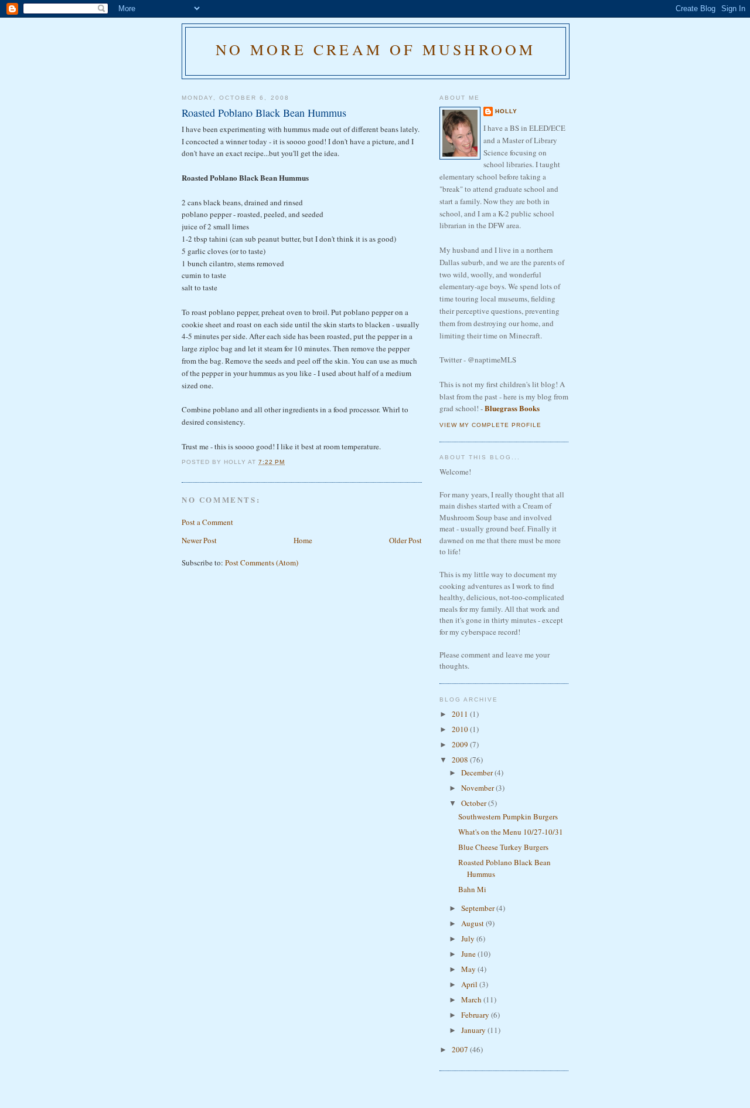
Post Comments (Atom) (261, 562)
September (478, 908)
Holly (506, 111)
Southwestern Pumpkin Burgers (508, 816)
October (474, 803)
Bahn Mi (472, 889)
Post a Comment (207, 522)
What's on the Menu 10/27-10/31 (510, 831)
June (469, 953)
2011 (461, 714)
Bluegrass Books (512, 408)
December (478, 772)
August (473, 923)
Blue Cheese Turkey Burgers (503, 847)
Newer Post (199, 540)
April (470, 984)
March (472, 999)
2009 (461, 744)
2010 (461, 729)
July (468, 938)
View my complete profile (490, 425)
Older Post (405, 540)
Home (303, 540)
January (474, 1030)
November (478, 787)
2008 (461, 759)
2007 (461, 1049)
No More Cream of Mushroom (376, 49)
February (476, 1014)
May (469, 969)
